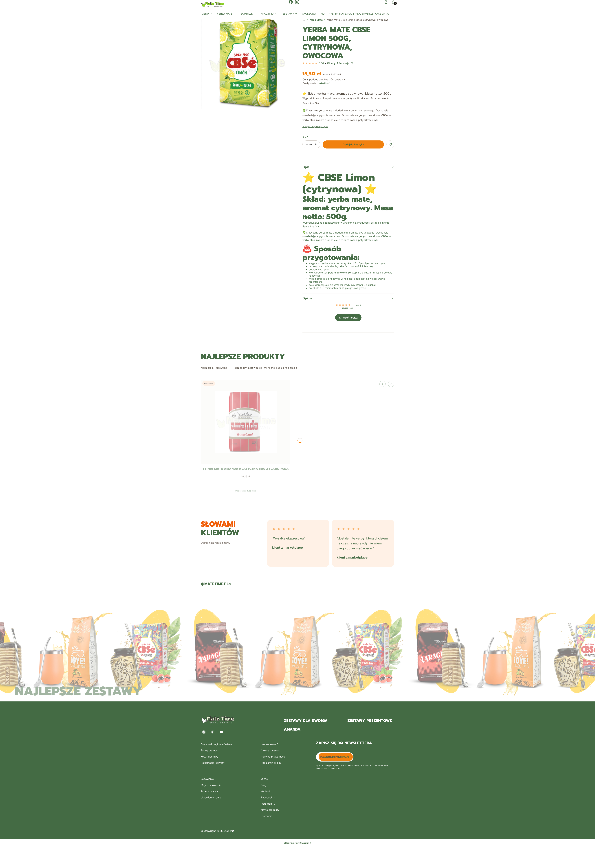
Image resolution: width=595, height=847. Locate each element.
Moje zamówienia (211, 785)
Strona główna (304, 19)
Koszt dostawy (209, 756)
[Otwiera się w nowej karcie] (291, 2)
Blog (263, 785)
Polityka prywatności (273, 756)
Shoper (227, 830)
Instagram (267, 803)
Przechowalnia (209, 791)
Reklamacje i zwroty (213, 762)
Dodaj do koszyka (353, 144)
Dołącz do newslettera (335, 756)
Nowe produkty (270, 809)
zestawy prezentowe (369, 721)
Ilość (305, 137)
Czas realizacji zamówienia (217, 744)
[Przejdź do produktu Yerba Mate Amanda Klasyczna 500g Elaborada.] (245, 422)
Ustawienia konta (211, 797)
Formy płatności (210, 750)
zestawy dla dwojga (306, 721)
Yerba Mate (316, 19)
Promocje (266, 816)
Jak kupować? (269, 744)
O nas (264, 778)
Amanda (292, 729)
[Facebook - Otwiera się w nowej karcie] (204, 732)
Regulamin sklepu (271, 762)
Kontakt (265, 791)
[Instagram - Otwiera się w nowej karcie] (212, 732)
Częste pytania (270, 750)
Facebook (267, 797)
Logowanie (207, 778)
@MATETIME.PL (215, 584)
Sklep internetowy (296, 843)
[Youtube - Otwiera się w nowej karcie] (221, 732)
